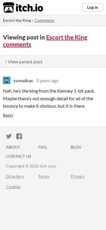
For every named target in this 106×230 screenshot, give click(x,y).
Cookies (13, 186)
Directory (15, 176)
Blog (76, 147)
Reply (8, 115)
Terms (43, 176)
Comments (44, 20)
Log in (92, 7)
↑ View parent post (23, 61)
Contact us (18, 156)
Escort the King (17, 20)
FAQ (42, 147)
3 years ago (47, 80)
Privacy (78, 176)
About (13, 147)
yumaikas (23, 80)
